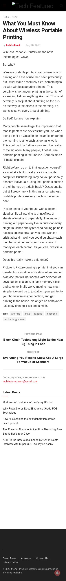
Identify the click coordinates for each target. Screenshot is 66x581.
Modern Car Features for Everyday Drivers (27, 402)
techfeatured (13, 45)
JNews (14, 568)
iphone (38, 313)
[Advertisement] (33, 485)
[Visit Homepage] (32, 5)
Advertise (26, 558)
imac (27, 313)
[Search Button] (61, 5)
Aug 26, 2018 (33, 45)
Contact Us (42, 558)
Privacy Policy (10, 562)
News (14, 16)
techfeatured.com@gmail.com (20, 381)
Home (6, 16)
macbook (52, 313)
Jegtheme (17, 572)
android (15, 313)
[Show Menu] (4, 5)
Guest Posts (9, 558)
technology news (14, 319)
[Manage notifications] (57, 573)
